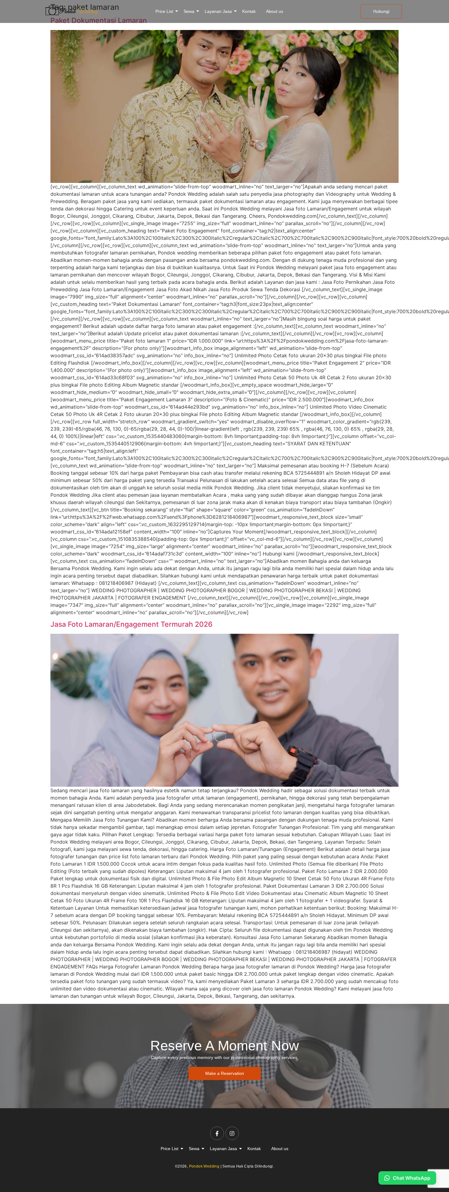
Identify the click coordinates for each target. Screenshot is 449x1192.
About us (274, 11)
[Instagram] (232, 1133)
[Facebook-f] (217, 1133)
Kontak (249, 11)
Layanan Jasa (218, 11)
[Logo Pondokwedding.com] (71, 10)
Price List (164, 11)
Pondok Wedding (204, 1166)
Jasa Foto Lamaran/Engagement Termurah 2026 (131, 624)
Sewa (189, 11)
